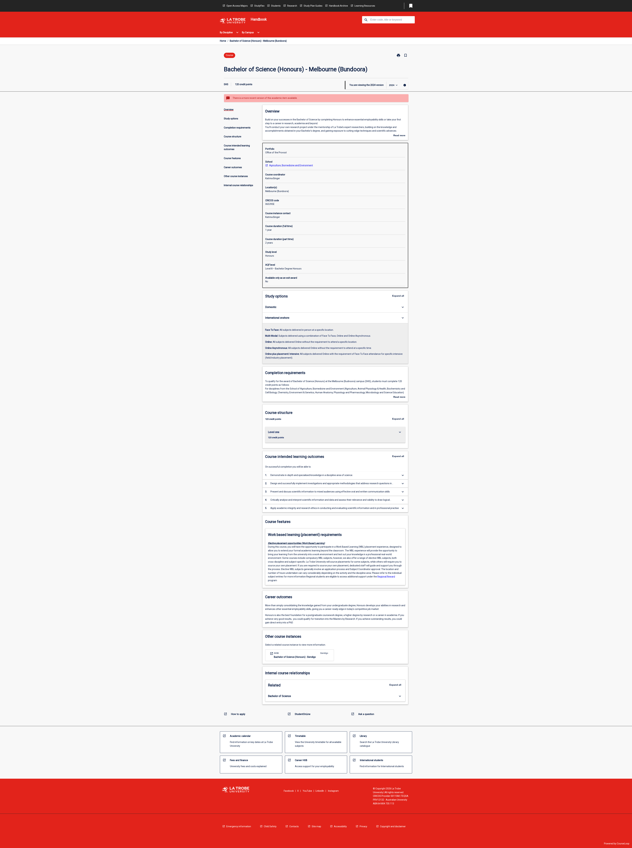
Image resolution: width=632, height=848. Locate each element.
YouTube (307, 791)
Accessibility (340, 826)
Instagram (333, 791)
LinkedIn (320, 791)
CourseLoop (623, 843)
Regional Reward (386, 576)
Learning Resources (365, 5)
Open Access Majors (237, 5)
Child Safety (270, 826)
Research (292, 5)
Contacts (294, 826)
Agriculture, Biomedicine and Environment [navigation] (291, 165)
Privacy (363, 826)
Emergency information (238, 826)
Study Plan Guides (313, 5)
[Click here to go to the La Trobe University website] (232, 21)
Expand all (398, 295)
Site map (316, 826)
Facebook (289, 791)
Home (223, 41)
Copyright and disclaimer (393, 826)
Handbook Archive (338, 5)
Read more (399, 135)
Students (276, 5)
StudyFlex (259, 5)
